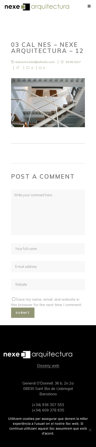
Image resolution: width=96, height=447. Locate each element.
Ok (48, 440)
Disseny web (48, 365)
